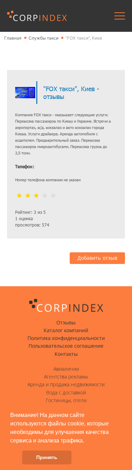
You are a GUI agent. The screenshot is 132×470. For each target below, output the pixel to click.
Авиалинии (66, 369)
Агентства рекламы (66, 377)
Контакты (66, 354)
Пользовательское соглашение (66, 346)
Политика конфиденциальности (66, 338)
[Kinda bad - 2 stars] (28, 196)
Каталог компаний (66, 330)
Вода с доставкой (66, 392)
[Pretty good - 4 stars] (44, 196)
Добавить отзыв (97, 258)
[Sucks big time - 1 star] (19, 196)
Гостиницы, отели (66, 400)
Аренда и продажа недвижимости (66, 384)
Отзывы (66, 322)
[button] (87, 441)
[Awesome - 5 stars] (53, 196)
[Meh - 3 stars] (36, 196)
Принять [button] (46, 457)
